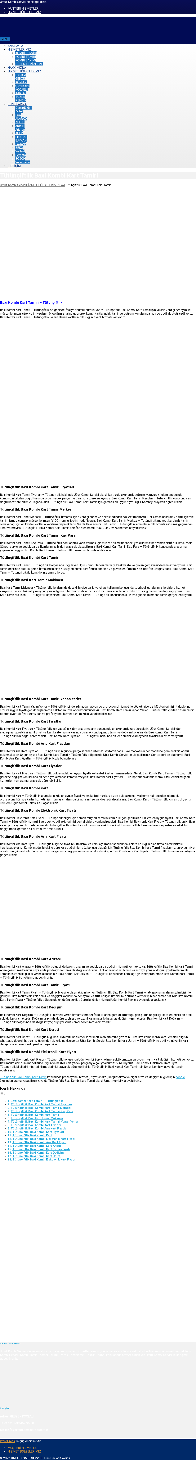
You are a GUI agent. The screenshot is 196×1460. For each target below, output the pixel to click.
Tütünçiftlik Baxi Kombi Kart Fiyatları (36, 1125)
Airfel (19, 111)
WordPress (7, 1441)
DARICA (20, 75)
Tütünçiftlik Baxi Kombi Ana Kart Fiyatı (39, 1142)
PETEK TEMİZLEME (29, 64)
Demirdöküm (23, 108)
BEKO (19, 148)
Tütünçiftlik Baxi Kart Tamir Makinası (37, 1118)
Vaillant (20, 151)
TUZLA (20, 97)
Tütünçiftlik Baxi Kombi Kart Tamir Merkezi (41, 1108)
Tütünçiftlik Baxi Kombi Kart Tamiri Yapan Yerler (44, 1121)
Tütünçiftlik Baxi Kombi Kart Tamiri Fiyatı (41, 1149)
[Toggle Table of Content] (3, 1094)
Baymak (20, 144)
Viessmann (22, 162)
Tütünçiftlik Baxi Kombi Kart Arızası (37, 1145)
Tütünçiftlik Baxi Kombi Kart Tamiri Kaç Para (42, 1111)
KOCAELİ (21, 89)
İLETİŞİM (14, 166)
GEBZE (19, 78)
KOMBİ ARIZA (17, 104)
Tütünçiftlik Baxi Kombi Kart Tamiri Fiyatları (41, 1104)
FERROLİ (21, 137)
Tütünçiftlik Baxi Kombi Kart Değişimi (38, 1152)
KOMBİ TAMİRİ (25, 57)
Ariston (20, 129)
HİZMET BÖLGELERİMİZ (24, 12)
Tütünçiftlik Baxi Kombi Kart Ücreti (36, 1156)
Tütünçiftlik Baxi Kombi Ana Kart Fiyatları (39, 1128)
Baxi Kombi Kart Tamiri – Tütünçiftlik (37, 1101)
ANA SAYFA (15, 46)
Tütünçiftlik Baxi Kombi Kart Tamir (35, 1114)
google (180, 1077)
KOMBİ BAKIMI (25, 60)
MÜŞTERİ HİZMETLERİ (23, 8)
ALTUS (19, 122)
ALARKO (21, 118)
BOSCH (20, 158)
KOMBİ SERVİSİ (26, 53)
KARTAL (20, 93)
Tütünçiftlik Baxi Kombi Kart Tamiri (23, 1077)
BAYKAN (21, 140)
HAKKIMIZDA (17, 68)
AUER (19, 133)
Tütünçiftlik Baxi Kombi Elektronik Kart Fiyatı (43, 1139)
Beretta (20, 155)
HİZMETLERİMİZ (19, 49)
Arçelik (19, 126)
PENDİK (20, 100)
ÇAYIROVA (22, 86)
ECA (18, 115)
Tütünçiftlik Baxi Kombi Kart (32, 1135)
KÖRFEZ (21, 82)
